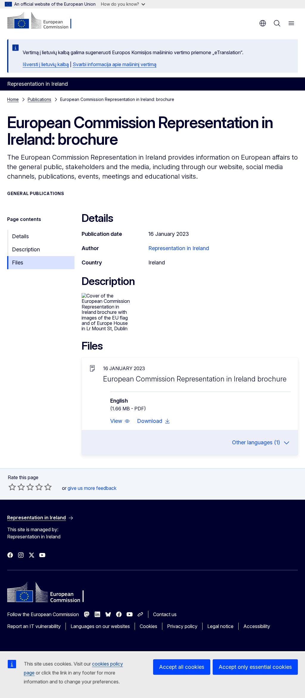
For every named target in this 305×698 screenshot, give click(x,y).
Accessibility (256, 626)
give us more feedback (92, 488)
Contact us (165, 614)
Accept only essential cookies (255, 667)
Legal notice (220, 626)
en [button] (262, 23)
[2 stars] (17, 487)
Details (20, 236)
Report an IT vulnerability (34, 626)
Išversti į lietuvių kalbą (46, 64)
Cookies (148, 626)
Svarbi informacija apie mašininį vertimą (114, 64)
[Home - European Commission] (43, 21)
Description (26, 249)
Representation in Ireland (178, 248)
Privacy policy (182, 626)
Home (13, 99)
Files (17, 262)
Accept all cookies (181, 667)
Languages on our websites (100, 626)
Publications (39, 99)
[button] (120, 421)
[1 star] (12, 487)
